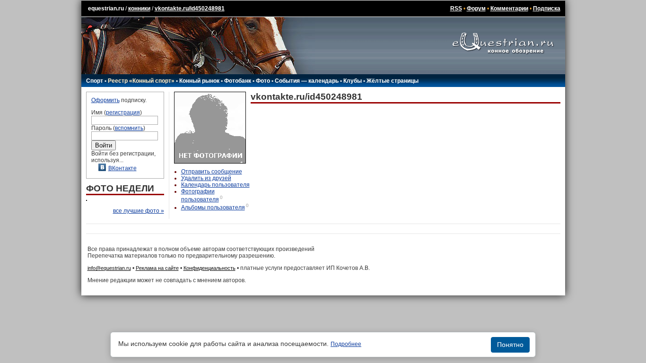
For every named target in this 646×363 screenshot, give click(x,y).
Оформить (105, 100)
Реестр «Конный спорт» (141, 81)
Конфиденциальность (209, 268)
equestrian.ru (106, 8)
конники (139, 8)
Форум (476, 8)
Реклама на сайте (157, 268)
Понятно (510, 344)
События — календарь (307, 81)
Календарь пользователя (215, 185)
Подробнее (346, 344)
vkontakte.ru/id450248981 (190, 8)
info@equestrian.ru (109, 268)
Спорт (94, 81)
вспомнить (129, 128)
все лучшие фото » (138, 210)
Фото (263, 81)
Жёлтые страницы (393, 81)
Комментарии (509, 8)
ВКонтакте (122, 168)
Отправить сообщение (211, 171)
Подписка (546, 8)
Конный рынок (199, 81)
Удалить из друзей (206, 178)
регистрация (123, 112)
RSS (456, 8)
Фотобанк (237, 81)
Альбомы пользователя (213, 207)
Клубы (352, 81)
